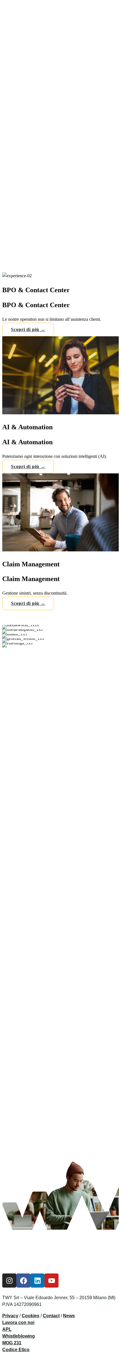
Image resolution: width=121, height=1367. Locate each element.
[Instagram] (9, 1281)
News (69, 1316)
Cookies (30, 1316)
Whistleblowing (18, 1336)
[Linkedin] (37, 1281)
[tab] (60, 304)
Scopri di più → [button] (28, 329)
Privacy (10, 1316)
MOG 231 (11, 1343)
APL (7, 1329)
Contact (51, 1316)
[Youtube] (51, 1281)
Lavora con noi (18, 1322)
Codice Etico (16, 1349)
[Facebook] (23, 1281)
